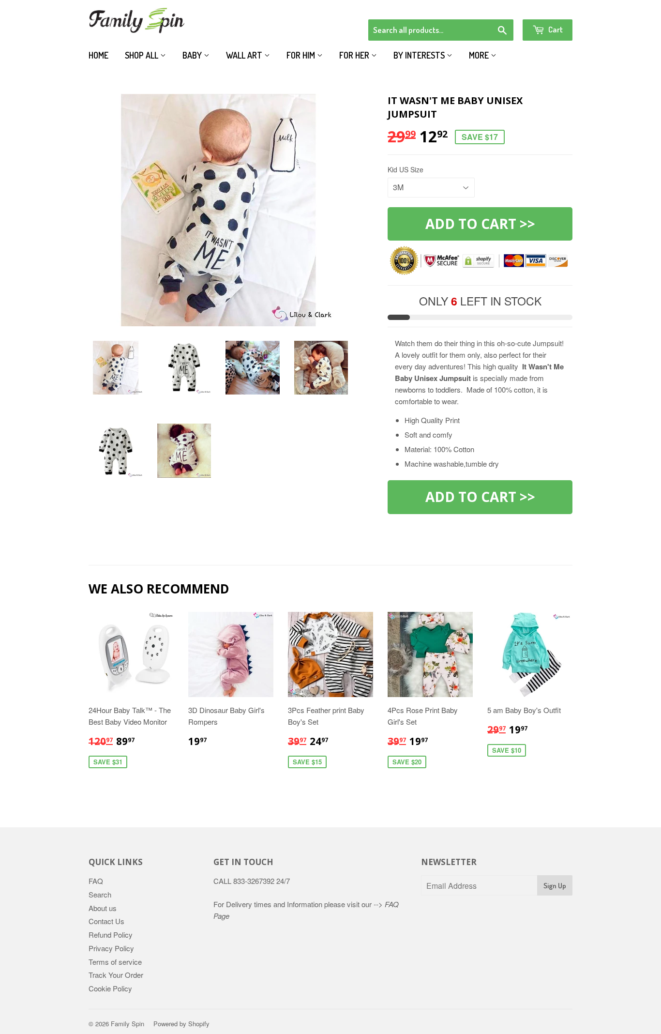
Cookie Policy (110, 988)
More (480, 55)
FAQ (96, 881)
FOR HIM (301, 55)
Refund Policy (111, 934)
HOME (98, 55)
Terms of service (115, 962)
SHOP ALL (142, 55)
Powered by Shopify (181, 1023)
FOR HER (355, 55)
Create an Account (545, 6)
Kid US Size (405, 169)
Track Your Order (116, 975)
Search (100, 894)
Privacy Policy (111, 948)
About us (103, 908)
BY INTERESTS (420, 55)
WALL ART (245, 55)
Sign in (493, 6)
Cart (555, 29)
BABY (193, 55)
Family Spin (127, 1023)
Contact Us (106, 921)
